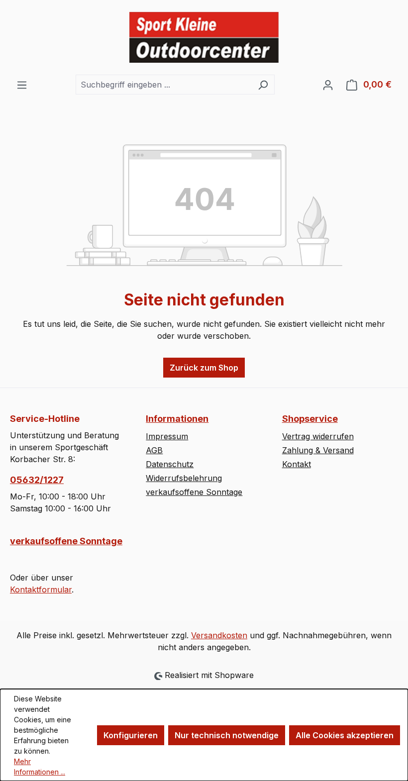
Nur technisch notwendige (227, 735)
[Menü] (22, 85)
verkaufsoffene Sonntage (66, 541)
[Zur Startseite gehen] (204, 37)
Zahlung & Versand (318, 450)
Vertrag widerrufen (318, 436)
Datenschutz (170, 464)
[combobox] (164, 85)
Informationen (177, 418)
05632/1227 (37, 480)
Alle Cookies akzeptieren (345, 735)
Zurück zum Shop (204, 368)
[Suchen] (263, 85)
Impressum (167, 436)
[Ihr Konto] (328, 85)
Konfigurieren (130, 735)
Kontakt (296, 464)
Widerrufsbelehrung (184, 478)
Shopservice (310, 418)
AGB (154, 450)
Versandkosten (219, 635)
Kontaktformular (41, 589)
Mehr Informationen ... (39, 766)
